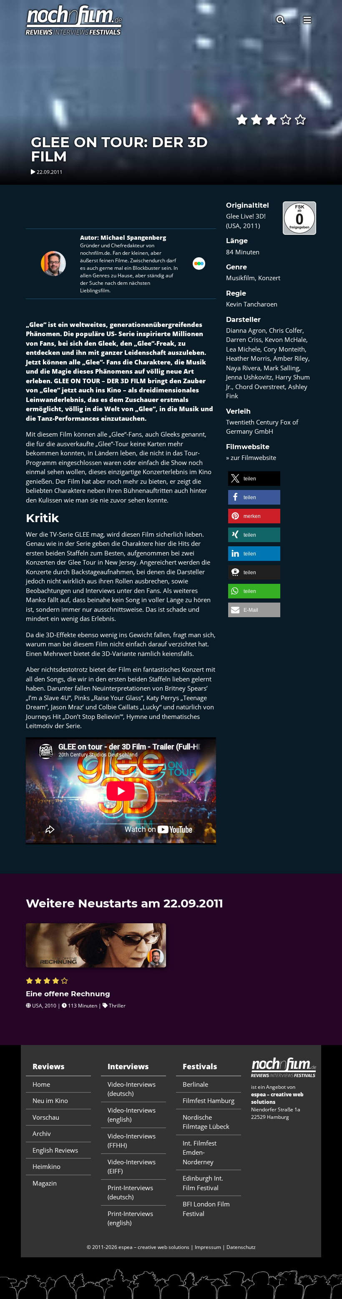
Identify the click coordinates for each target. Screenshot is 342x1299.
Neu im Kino (50, 1100)
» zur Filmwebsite (251, 457)
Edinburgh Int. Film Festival (203, 1183)
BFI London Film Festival (206, 1209)
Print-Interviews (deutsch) (130, 1192)
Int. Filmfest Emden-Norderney (199, 1152)
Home (41, 1084)
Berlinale (195, 1084)
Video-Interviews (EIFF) (132, 1167)
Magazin (45, 1183)
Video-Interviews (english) (132, 1115)
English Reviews (55, 1150)
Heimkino (46, 1166)
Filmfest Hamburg (208, 1100)
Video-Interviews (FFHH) (132, 1141)
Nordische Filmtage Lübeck (206, 1122)
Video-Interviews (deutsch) (132, 1089)
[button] (254, 478)
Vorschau (46, 1117)
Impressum (208, 1247)
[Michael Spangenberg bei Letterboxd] (199, 263)
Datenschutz (241, 1247)
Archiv (42, 1133)
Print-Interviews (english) (130, 1218)
